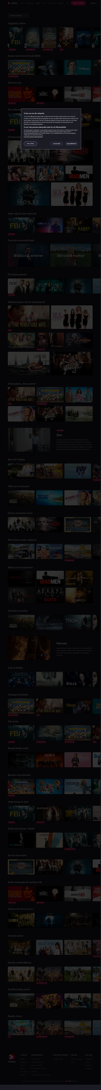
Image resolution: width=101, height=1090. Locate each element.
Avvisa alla (56, 143)
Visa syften (30, 143)
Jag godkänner (71, 143)
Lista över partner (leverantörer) (33, 137)
